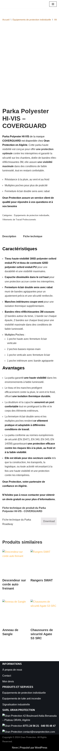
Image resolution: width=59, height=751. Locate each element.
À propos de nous (12, 669)
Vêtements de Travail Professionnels (19, 219)
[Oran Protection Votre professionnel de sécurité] (11, 4)
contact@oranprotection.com (39, 731)
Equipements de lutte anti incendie (21, 698)
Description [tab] (9, 236)
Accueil (5, 19)
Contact (6, 675)
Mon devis (8, 681)
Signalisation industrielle (16, 704)
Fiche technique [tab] (32, 236)
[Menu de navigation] (53, 4)
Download (49, 521)
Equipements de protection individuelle (32, 19)
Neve (15, 747)
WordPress (41, 747)
